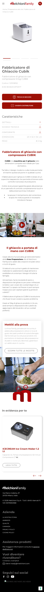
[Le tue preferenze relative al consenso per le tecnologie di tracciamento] (40, 588)
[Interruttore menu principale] (3, 3)
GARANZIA (6, 526)
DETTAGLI (6, 122)
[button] (40, 3)
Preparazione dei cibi (15, 9)
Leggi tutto (11, 465)
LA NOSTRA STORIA (10, 517)
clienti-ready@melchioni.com (17, 564)
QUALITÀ (6, 523)
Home (5, 9)
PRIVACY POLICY (9, 529)
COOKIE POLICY (8, 532)
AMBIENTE (6, 520)
